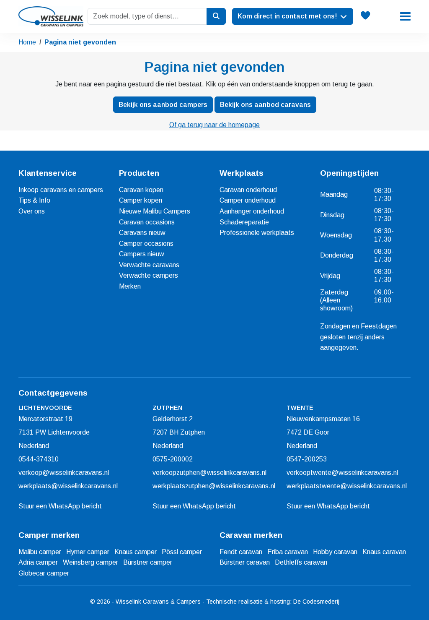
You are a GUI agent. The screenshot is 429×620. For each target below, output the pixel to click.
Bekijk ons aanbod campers (163, 104)
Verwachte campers (148, 275)
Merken (130, 286)
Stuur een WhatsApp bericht (60, 506)
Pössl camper (182, 551)
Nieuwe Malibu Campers (154, 211)
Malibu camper (39, 551)
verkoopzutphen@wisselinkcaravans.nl (209, 472)
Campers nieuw (141, 254)
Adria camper (38, 562)
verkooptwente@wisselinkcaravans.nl (342, 472)
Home (27, 42)
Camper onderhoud (248, 200)
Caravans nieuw (142, 232)
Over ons (31, 211)
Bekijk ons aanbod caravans (265, 104)
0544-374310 (38, 459)
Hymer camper (87, 551)
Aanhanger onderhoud (252, 211)
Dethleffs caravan (301, 562)
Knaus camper (135, 551)
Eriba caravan (287, 551)
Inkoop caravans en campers (60, 189)
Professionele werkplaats (257, 232)
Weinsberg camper (90, 562)
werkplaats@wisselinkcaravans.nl (68, 486)
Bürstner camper (147, 562)
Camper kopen (140, 200)
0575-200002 (172, 459)
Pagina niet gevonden (80, 42)
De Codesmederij (316, 601)
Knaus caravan (384, 551)
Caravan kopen (141, 189)
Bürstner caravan (245, 562)
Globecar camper (43, 573)
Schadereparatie (244, 222)
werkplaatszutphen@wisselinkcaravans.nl (213, 486)
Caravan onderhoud (248, 189)
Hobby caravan (335, 551)
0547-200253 (307, 459)
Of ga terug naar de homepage (214, 124)
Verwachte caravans (149, 264)
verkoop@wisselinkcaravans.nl (63, 472)
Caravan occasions (147, 222)
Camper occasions (146, 243)
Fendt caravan (241, 551)
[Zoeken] (216, 16)
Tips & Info (34, 200)
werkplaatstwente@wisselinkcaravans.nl (347, 486)
